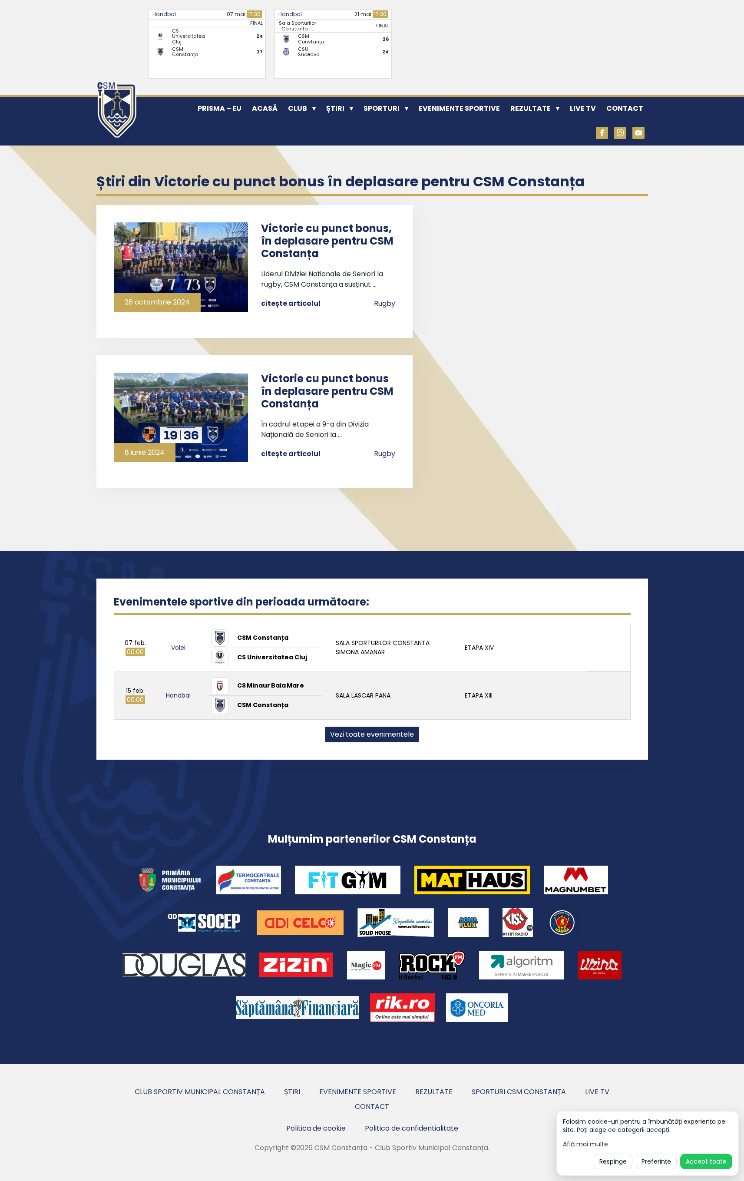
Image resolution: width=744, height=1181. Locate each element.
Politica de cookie (316, 1128)
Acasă (265, 108)
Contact (624, 108)
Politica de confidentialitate (411, 1128)
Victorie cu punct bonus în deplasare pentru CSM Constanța (327, 391)
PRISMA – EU (219, 108)
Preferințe (656, 1161)
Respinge (613, 1161)
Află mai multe (585, 1144)
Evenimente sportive (459, 108)
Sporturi (382, 108)
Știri (335, 108)
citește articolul (291, 303)
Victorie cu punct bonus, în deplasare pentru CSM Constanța (327, 241)
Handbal (164, 14)
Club (297, 108)
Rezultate (530, 108)
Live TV (583, 108)
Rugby (384, 303)
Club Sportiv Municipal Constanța (200, 1092)
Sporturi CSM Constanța (519, 1092)
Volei (178, 647)
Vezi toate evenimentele (372, 734)
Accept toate (706, 1161)
